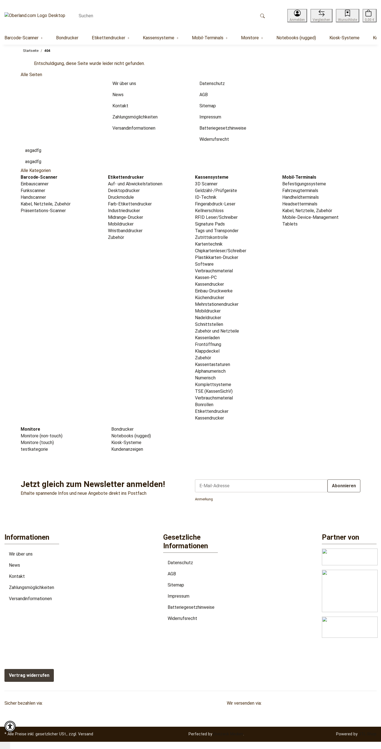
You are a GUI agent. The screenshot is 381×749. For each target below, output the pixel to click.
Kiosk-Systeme (125, 442)
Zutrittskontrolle (211, 237)
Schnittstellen (209, 324)
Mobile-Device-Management (310, 217)
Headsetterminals (299, 204)
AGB (172, 573)
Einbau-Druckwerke (214, 291)
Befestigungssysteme (304, 183)
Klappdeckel (207, 351)
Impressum (178, 596)
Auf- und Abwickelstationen (135, 183)
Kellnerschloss (209, 210)
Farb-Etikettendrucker (130, 204)
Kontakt (17, 576)
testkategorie (34, 449)
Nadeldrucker (208, 317)
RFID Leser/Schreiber (216, 217)
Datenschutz (180, 562)
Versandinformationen (30, 598)
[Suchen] (262, 15)
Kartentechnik (209, 244)
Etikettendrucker (211, 411)
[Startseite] (34, 15)
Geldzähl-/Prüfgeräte (216, 190)
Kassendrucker (209, 284)
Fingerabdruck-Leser (215, 204)
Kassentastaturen (212, 364)
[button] (297, 15)
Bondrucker (122, 429)
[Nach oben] (5, 745)
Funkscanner (33, 190)
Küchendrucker (209, 297)
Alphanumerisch (210, 371)
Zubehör (116, 237)
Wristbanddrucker (125, 230)
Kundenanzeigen (126, 449)
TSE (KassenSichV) (214, 391)
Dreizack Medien (228, 734)
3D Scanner (206, 183)
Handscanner (33, 197)
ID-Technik (205, 197)
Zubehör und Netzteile (217, 331)
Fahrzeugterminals (300, 190)
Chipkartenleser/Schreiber (220, 250)
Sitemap (176, 585)
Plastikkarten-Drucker (216, 257)
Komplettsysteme (213, 384)
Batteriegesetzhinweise (191, 607)
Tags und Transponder (216, 230)
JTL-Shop (368, 734)
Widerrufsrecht (182, 618)
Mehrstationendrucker (216, 304)
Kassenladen (207, 337)
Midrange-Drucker (125, 217)
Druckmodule (121, 197)
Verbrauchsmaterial (214, 270)
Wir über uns (21, 554)
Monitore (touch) (37, 442)
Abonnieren (344, 485)
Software (204, 264)
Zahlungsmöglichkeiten (31, 587)
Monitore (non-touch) (41, 435)
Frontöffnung (208, 344)
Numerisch (205, 377)
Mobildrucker (121, 224)
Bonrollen (204, 404)
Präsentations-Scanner (43, 210)
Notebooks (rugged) (130, 435)
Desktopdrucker (124, 190)
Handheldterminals (300, 197)
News (14, 565)
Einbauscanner (35, 183)
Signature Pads (210, 224)
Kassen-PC (206, 277)
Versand (85, 734)
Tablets (290, 224)
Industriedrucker (124, 210)
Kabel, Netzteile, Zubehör (46, 204)
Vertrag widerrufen (29, 675)
